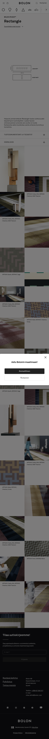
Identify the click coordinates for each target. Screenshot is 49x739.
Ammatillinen (24, 371)
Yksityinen (24, 378)
